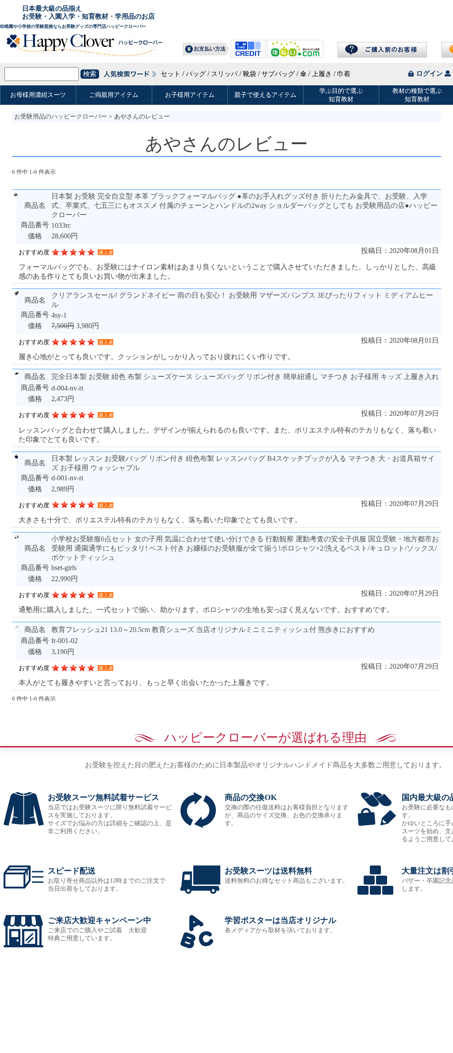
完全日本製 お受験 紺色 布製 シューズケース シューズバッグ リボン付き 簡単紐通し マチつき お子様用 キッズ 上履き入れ (245, 376)
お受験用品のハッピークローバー (60, 116)
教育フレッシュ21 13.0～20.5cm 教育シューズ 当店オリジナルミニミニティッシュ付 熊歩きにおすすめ (213, 629)
